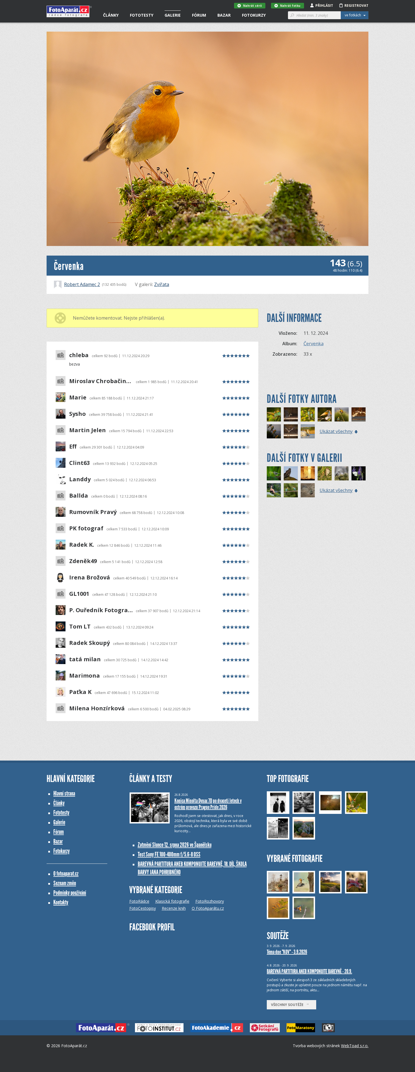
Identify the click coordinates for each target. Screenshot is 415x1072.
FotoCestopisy (142, 908)
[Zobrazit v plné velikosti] (207, 139)
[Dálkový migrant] (325, 473)
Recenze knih (174, 908)
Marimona (84, 675)
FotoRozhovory (209, 901)
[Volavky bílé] (358, 414)
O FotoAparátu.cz (208, 908)
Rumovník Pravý (93, 512)
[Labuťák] (308, 431)
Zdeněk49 (83, 561)
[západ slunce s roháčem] (308, 473)
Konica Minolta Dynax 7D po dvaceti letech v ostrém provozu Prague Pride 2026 (208, 803)
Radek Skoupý (89, 643)
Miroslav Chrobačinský (101, 381)
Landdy (80, 479)
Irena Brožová (89, 577)
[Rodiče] (291, 490)
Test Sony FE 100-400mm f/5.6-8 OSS (169, 854)
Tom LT (80, 626)
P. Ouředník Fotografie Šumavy (101, 610)
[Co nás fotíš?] (308, 414)
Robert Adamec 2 (82, 284)
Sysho (77, 413)
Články (111, 15)
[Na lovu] (291, 414)
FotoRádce (139, 901)
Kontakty (60, 902)
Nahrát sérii (252, 6)
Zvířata (161, 284)
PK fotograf (86, 528)
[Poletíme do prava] (274, 414)
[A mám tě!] (342, 414)
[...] (274, 490)
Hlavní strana (64, 793)
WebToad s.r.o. (354, 1045)
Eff (73, 446)
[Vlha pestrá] (325, 414)
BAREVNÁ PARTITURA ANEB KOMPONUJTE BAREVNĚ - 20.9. (309, 971)
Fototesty (141, 15)
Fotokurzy (254, 15)
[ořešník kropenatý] (342, 473)
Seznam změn (64, 883)
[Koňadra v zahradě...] (274, 473)
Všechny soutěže (288, 1004)
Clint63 (79, 463)
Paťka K (80, 692)
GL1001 (79, 593)
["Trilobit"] (308, 490)
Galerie (173, 15)
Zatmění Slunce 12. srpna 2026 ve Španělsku (174, 845)
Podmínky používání (69, 893)
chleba (79, 355)
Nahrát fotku (290, 6)
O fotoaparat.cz (65, 873)
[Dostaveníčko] (274, 431)
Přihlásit (324, 5)
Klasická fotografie (172, 901)
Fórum (199, 15)
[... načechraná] (291, 473)
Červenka (313, 344)
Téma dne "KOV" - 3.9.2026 (287, 951)
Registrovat (356, 5)
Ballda (78, 495)
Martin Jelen (87, 430)
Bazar (224, 15)
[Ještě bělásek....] (358, 473)
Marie (77, 397)
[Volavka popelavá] (291, 431)
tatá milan (85, 659)
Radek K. (81, 544)
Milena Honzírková (97, 708)
